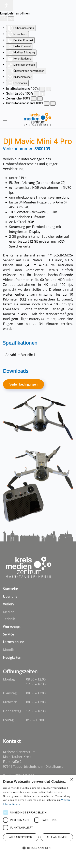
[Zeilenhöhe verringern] (33, 98)
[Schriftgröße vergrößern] (42, 94)
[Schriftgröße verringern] (36, 94)
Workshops (11, 626)
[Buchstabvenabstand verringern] (46, 103)
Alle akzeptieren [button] (20, 837)
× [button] (71, 779)
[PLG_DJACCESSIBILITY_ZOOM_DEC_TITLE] (42, 89)
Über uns (10, 596)
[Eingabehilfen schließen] (11, 18)
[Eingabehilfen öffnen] (6, 5)
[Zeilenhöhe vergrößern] (40, 98)
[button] (5, 119)
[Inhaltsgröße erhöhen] (48, 89)
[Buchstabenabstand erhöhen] (53, 103)
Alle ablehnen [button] (57, 837)
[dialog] (38, 815)
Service (8, 634)
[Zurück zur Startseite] (38, 119)
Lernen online (13, 642)
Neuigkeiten (12, 657)
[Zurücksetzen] (3, 18)
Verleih (8, 604)
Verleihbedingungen (23, 384)
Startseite (10, 589)
